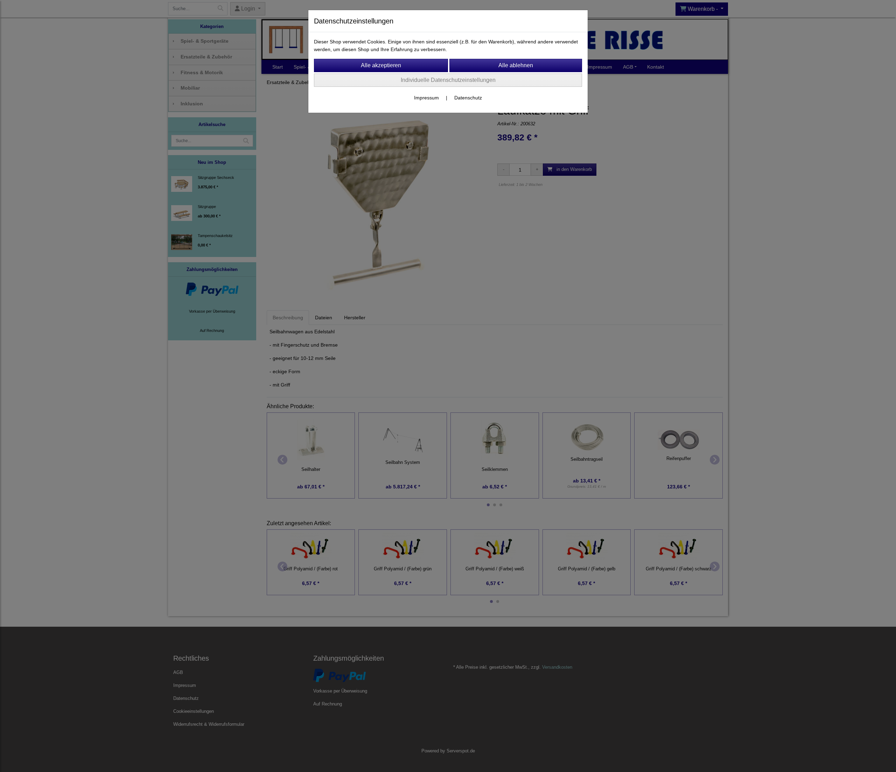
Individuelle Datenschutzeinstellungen (448, 80)
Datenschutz (468, 97)
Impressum (426, 97)
